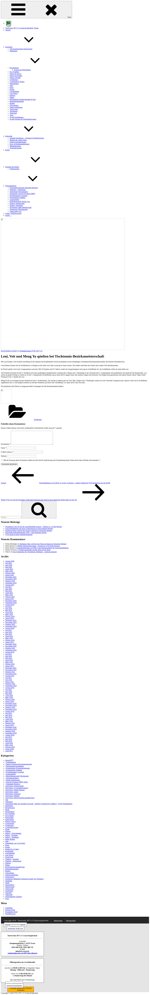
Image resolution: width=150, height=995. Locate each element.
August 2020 (9, 688)
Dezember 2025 (10, 577)
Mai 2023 (8, 634)
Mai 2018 (8, 741)
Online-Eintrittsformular (18, 142)
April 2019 (9, 719)
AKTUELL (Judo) (11, 792)
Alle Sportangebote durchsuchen (21, 49)
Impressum (58, 921)
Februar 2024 (10, 616)
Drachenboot (14, 68)
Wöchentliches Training (13, 897)
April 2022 (9, 660)
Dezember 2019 (10, 703)
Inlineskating (14, 84)
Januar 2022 (9, 666)
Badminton (13, 51)
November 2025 (11, 579)
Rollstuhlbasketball (11, 869)
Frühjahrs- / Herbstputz (18, 190)
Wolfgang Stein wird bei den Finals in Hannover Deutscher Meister (28, 531)
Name (3, 448)
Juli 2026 (8, 563)
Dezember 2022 (10, 644)
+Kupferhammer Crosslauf (14, 772)
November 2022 (11, 646)
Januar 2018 (9, 749)
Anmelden (9, 908)
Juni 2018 (8, 739)
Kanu (12, 88)
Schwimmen (14, 105)
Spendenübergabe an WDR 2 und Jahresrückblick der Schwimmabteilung (43, 548)
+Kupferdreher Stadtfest (13, 770)
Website (3, 456)
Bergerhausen (10, 808)
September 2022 (11, 650)
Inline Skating (10, 839)
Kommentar (5, 444)
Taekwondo (14, 109)
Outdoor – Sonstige (12, 859)
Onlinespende (14, 169)
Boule (7, 810)
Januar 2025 (9, 599)
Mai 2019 (8, 717)
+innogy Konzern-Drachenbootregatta (18, 764)
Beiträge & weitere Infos (18, 140)
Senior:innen (9, 877)
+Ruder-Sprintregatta (12, 780)
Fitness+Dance (10, 821)
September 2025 (11, 583)
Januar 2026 (9, 575)
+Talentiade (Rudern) (12, 784)
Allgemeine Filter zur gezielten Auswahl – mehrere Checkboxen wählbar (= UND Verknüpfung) (38, 804)
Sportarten (8, 47)
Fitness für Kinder (16, 76)
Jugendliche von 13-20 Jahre (15, 843)
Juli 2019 (8, 713)
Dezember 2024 (10, 601)
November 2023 (11, 622)
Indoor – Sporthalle (12, 837)
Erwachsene (9, 816)
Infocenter (8, 136)
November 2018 (11, 729)
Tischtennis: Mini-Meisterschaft (20, 207)
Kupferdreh (9, 851)
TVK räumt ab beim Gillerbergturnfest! (19, 534)
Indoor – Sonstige (11, 835)
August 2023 (9, 628)
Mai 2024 (8, 610)
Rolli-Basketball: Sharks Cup (20, 202)
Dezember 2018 (10, 727)
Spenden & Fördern (12, 167)
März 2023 (9, 638)
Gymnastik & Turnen (17, 82)
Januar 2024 (9, 618)
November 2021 (11, 670)
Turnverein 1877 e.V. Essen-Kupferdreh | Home (22, 28)
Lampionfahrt (14, 200)
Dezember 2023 (10, 620)
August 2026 (9, 561)
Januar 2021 (9, 682)
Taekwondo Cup (15, 211)
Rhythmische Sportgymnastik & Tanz (23, 99)
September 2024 (11, 603)
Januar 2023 (9, 642)
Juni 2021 (8, 680)
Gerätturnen (14, 80)
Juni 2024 (8, 609)
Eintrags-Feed (10, 910)
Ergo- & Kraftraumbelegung (19, 144)
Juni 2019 (8, 715)
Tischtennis (13, 111)
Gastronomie (9, 823)
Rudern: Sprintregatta (17, 203)
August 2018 (9, 735)
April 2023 (9, 636)
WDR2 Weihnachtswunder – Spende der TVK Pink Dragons (38, 546)
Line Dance (14, 93)
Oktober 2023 (10, 624)
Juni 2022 (8, 656)
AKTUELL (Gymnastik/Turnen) (16, 788)
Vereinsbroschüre (16, 148)
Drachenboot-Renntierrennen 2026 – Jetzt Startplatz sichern (26, 533)
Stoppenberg (9, 885)
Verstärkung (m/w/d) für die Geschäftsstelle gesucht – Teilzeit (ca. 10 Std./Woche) (33, 527)
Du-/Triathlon (14, 72)
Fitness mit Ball (15, 78)
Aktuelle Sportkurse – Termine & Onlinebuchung (27, 138)
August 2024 (9, 605)
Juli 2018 (8, 737)
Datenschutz (71, 921)
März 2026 (9, 571)
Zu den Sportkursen (16, 117)
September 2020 (11, 686)
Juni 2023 (8, 632)
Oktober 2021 (10, 672)
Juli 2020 (8, 690)
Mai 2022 (8, 658)
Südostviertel (9, 887)
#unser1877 (9, 760)
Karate (12, 89)
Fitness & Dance (15, 74)
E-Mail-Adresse (7, 452)
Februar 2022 (10, 664)
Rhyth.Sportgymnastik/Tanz (15, 867)
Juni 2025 (8, 589)
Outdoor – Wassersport (13, 861)
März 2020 (9, 697)
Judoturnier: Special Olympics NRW (22, 194)
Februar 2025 (10, 597)
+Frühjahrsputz (10, 762)
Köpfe (7, 150)
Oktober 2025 (10, 581)
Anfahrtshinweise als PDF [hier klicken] (22, 953)
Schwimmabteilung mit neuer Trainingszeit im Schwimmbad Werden (29, 529)
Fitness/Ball (9, 818)
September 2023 (11, 626)
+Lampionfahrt (10, 774)
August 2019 (9, 711)
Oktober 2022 (10, 648)
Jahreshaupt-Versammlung (19, 192)
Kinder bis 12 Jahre (12, 849)
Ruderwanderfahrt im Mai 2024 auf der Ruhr (35, 550)
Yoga (11, 115)
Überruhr (8, 893)
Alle (6, 800)
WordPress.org (10, 914)
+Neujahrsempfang (12, 778)
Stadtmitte (8, 881)
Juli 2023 (8, 630)
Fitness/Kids (9, 819)
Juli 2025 (8, 587)
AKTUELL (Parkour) (13, 794)
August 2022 (9, 652)
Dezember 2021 (10, 668)
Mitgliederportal (15, 146)
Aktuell (7, 30)
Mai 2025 (8, 591)
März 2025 (9, 595)
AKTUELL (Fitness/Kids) (14, 786)
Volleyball (13, 113)
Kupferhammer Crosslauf (18, 196)
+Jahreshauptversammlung (14, 766)
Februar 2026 (10, 573)
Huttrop (8, 831)
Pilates (12, 97)
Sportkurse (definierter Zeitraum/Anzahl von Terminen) (24, 879)
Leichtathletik (14, 91)
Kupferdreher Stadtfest (17, 198)
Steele (7, 883)
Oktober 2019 (10, 707)
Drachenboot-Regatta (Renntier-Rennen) (24, 188)
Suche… (8, 215)
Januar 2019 (9, 725)
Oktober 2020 (10, 684)
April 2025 (9, 593)
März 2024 (9, 614)
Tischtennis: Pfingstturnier (19, 209)
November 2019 (11, 705)
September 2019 (11, 709)
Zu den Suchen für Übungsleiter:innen (23, 119)
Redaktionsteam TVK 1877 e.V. (31, 351)
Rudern (12, 103)
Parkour (12, 95)
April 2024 (9, 612)
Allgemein (9, 802)
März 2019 (9, 721)
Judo (11, 86)
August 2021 (9, 676)
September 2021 (11, 674)
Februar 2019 (10, 723)
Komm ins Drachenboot (22, 70)
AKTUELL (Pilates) (12, 796)
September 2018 (11, 733)
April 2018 (9, 743)
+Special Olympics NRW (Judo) (16, 782)
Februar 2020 (10, 699)
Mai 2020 (8, 694)
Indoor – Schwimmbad (13, 833)
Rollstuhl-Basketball (17, 101)
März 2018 (9, 745)
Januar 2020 (9, 701)
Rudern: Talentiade (16, 205)
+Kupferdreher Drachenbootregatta (17, 768)
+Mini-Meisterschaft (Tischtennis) (17, 776)
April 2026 (9, 569)
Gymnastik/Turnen (11, 827)
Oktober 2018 (10, 731)
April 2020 (9, 695)
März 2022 (9, 662)
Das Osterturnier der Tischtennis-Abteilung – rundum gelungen (35, 552)
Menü (69, 17)
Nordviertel (9, 857)
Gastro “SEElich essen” (13, 213)
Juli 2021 (8, 678)
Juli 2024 (8, 607)
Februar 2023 (10, 640)
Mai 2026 (8, 567)
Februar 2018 (10, 747)
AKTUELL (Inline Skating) (15, 790)
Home (7, 829)
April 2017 (9, 751)
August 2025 (9, 585)
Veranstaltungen (10, 186)
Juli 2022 (8, 654)
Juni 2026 (8, 565)
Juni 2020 (8, 692)
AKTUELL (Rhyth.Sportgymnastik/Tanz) (19, 798)
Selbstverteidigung (16, 107)
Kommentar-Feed (11, 912)
